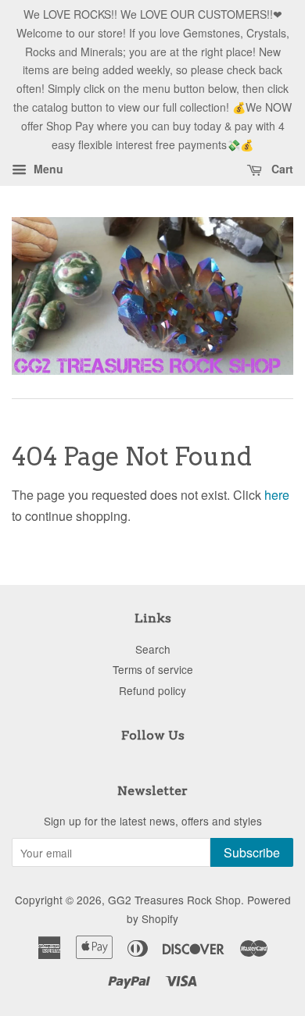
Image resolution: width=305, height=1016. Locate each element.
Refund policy (152, 690)
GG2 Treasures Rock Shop (174, 899)
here (276, 495)
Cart (280, 169)
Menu (46, 169)
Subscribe (252, 852)
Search (152, 649)
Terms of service (153, 669)
